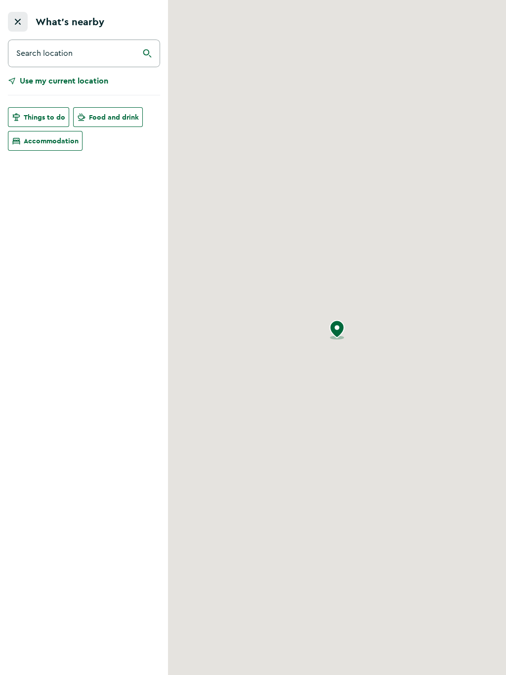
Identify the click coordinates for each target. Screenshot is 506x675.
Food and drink (114, 117)
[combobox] (84, 53)
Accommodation (51, 140)
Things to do (44, 117)
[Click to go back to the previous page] (18, 22)
